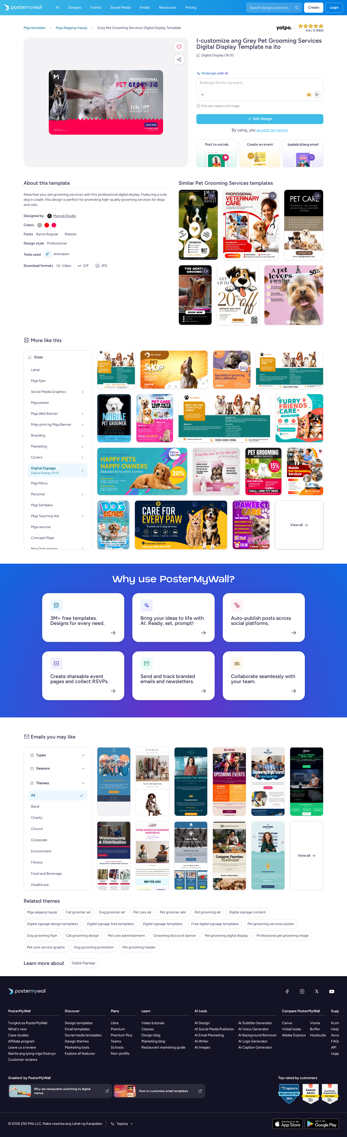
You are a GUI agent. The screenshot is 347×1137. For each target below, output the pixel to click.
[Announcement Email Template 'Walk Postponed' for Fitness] (114, 781)
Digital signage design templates (52, 924)
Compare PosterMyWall (301, 1011)
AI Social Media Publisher (214, 1029)
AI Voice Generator (253, 1029)
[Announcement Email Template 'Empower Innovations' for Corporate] (268, 855)
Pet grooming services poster (270, 924)
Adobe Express (294, 1035)
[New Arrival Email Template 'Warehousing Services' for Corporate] (114, 855)
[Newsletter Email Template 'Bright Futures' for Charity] (268, 781)
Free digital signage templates (215, 924)
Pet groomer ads (173, 912)
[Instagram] (302, 991)
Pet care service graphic (46, 947)
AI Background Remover (257, 1035)
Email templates (77, 1029)
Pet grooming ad (207, 912)
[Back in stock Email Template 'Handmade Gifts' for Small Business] (229, 855)
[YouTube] (332, 991)
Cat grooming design (82, 935)
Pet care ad (142, 912)
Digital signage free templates (110, 924)
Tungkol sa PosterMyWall (27, 1023)
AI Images (202, 1047)
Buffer (315, 1029)
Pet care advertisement (126, 935)
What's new (17, 1029)
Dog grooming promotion (94, 947)
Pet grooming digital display (226, 935)
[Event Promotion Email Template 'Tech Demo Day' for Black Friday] (306, 781)
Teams (116, 1041)
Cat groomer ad (78, 912)
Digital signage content (247, 912)
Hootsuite (318, 1035)
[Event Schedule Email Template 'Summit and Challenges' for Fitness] (229, 781)
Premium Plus (121, 1035)
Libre (115, 1023)
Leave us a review (22, 1047)
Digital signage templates (163, 924)
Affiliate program (21, 1041)
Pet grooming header (139, 947)
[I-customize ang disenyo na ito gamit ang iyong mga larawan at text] (106, 102)
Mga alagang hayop (42, 912)
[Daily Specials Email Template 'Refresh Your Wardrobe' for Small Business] (152, 781)
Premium (118, 1029)
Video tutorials (153, 1023)
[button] (179, 47)
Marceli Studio (64, 216)
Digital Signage (83, 963)
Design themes (77, 1041)
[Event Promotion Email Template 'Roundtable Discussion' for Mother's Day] (152, 855)
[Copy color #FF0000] (46, 225)
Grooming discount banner (174, 935)
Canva (287, 1023)
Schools (117, 1047)
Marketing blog (153, 1041)
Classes (147, 1029)
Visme (315, 1023)
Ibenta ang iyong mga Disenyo (32, 1053)
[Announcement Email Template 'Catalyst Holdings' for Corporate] (191, 781)
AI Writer (202, 1041)
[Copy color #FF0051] (53, 225)
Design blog (150, 1035)
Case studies (18, 1035)
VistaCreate (291, 1029)
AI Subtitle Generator (255, 1023)
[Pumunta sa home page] (21, 8)
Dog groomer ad (112, 912)
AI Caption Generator (255, 1047)
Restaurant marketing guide (163, 1047)
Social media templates (83, 1035)
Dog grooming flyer (42, 935)
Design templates (79, 1023)
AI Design (202, 1023)
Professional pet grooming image (283, 935)
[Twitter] (317, 991)
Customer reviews (22, 1059)
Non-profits (120, 1053)
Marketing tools (77, 1047)
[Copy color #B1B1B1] (39, 225)
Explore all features (80, 1053)
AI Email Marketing (209, 1035)
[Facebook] (287, 991)
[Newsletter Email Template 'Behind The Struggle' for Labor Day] (191, 855)
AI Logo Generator (252, 1041)
